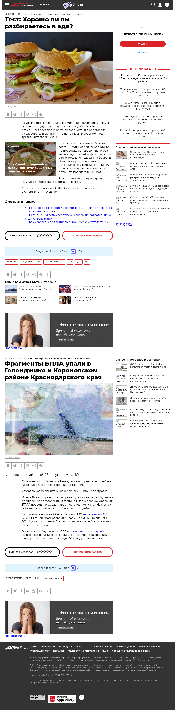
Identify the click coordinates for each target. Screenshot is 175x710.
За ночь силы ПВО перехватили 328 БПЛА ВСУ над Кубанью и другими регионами (143, 92)
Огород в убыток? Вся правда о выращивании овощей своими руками (143, 119)
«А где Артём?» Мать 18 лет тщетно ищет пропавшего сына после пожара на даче (148, 378)
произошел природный (87, 531)
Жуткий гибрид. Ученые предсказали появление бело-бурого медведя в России (150, 189)
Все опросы (143, 53)
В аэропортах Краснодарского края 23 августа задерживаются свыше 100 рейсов (143, 78)
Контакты (58, 651)
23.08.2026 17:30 (13, 358)
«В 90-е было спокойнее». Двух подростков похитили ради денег (148, 365)
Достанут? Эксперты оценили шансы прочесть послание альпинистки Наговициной (150, 389)
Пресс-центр (65, 647)
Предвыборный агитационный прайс (88, 651)
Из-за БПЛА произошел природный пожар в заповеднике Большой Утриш (143, 133)
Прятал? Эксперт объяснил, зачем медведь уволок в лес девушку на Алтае (148, 166)
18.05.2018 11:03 (12, 14)
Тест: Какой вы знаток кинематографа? (84, 298)
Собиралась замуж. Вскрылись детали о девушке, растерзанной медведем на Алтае (147, 423)
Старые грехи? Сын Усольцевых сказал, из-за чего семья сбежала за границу (149, 200)
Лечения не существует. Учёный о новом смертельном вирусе (148, 399)
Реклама (81, 647)
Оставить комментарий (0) (87, 235)
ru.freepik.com (12, 457)
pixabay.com (11, 106)
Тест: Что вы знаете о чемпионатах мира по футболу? (91, 287)
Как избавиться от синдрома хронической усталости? (67, 222)
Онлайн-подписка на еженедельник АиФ (138, 647)
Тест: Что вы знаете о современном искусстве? (32, 298)
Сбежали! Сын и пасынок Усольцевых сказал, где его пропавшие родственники (150, 211)
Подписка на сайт (39, 651)
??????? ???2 (124, 224)
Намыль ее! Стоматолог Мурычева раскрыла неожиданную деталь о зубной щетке (148, 177)
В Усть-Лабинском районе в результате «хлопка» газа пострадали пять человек (142, 106)
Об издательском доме (42, 647)
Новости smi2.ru (16, 348)
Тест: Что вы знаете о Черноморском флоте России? (36, 287)
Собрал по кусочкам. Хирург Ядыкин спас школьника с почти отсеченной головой (150, 412)
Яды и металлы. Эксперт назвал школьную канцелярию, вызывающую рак (147, 155)
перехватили (92, 514)
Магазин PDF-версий (101, 647)
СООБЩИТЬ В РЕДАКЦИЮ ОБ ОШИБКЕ (131, 651)
